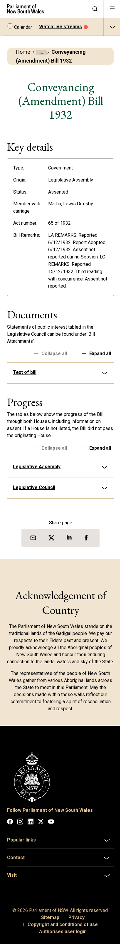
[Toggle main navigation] (112, 9)
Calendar (22, 27)
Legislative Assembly (36, 474)
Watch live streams (60, 26)
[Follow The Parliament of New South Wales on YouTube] (51, 835)
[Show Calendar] (112, 27)
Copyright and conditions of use (61, 936)
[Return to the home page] (43, 9)
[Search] (94, 9)
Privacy (74, 929)
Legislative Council (34, 495)
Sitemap (48, 929)
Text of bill (24, 379)
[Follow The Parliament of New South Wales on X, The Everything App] (41, 835)
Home (23, 52)
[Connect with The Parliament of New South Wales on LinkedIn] (30, 835)
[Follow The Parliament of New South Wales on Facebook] (10, 835)
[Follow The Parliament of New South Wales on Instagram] (20, 835)
